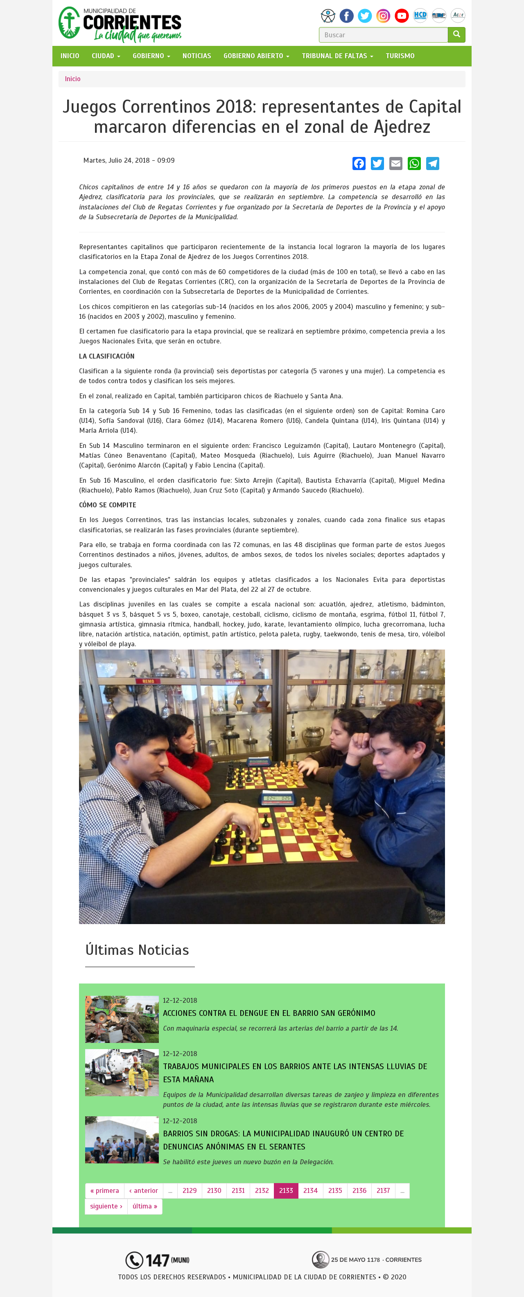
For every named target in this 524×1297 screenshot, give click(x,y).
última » (145, 1206)
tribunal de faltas (335, 56)
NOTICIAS (197, 56)
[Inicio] (123, 22)
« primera (104, 1190)
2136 (359, 1190)
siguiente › (106, 1206)
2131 (238, 1190)
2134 (310, 1190)
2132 (262, 1190)
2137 (383, 1190)
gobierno (149, 56)
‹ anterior (143, 1190)
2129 (190, 1190)
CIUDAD (104, 56)
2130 (214, 1190)
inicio (70, 56)
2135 (335, 1190)
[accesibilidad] (328, 16)
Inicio (73, 79)
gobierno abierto (254, 56)
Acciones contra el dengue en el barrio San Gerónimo (269, 1013)
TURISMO (400, 56)
